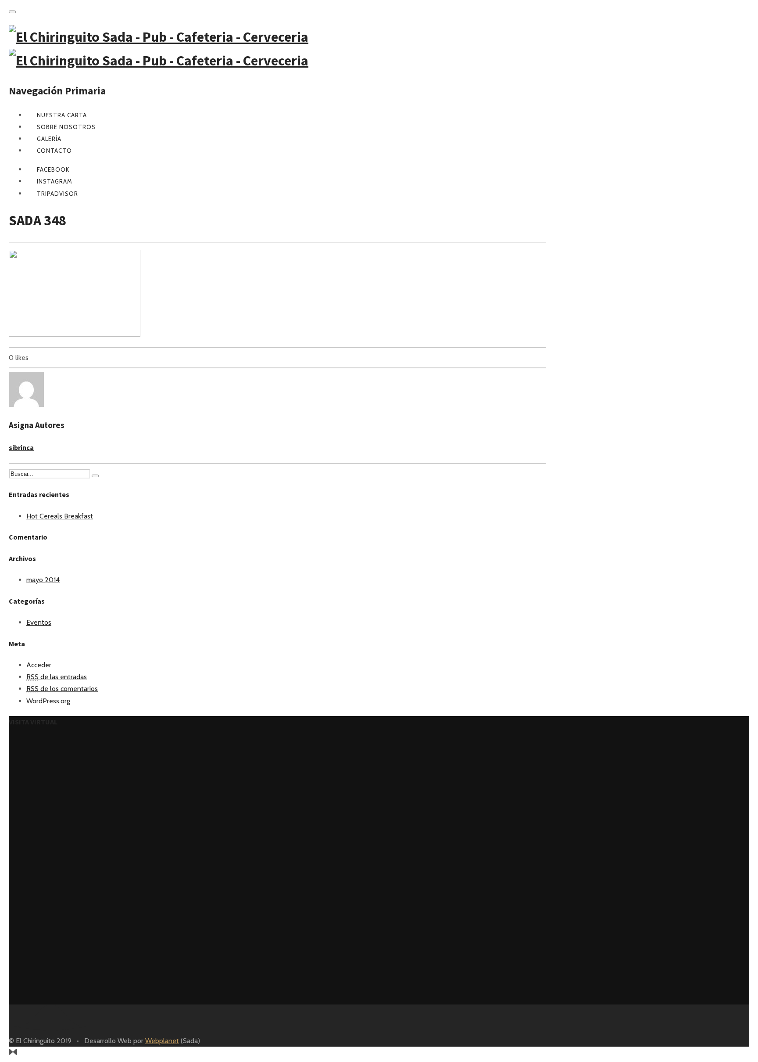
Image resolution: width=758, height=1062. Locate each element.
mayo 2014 (43, 580)
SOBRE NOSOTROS (66, 126)
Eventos (38, 622)
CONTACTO (54, 150)
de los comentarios (62, 688)
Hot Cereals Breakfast (59, 516)
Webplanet (162, 1041)
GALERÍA (49, 138)
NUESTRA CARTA (62, 115)
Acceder (38, 665)
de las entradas (56, 677)
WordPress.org (48, 701)
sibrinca (21, 447)
